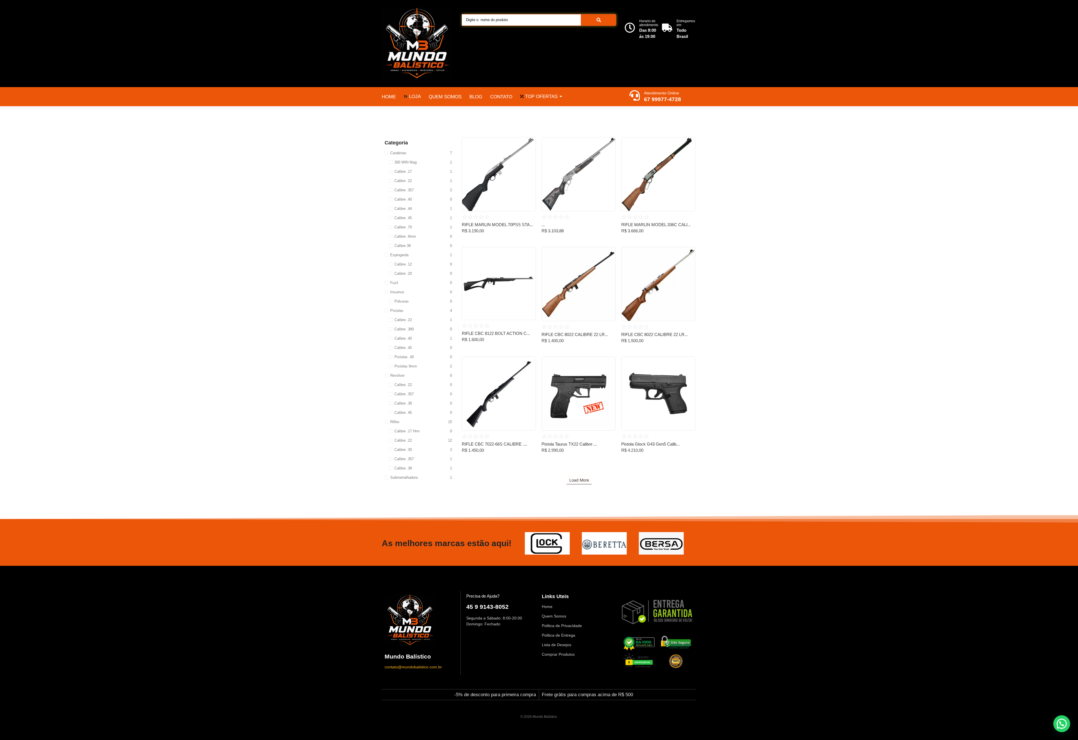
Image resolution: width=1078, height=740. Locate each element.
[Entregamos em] (667, 28)
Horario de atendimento (648, 23)
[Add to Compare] (529, 154)
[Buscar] (598, 20)
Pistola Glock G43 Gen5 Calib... (650, 444)
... (543, 224)
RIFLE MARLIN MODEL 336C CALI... (656, 224)
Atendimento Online (661, 93)
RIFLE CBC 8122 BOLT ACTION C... (496, 333)
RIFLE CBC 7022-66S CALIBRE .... (494, 444)
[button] (1061, 723)
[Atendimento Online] (634, 96)
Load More (579, 480)
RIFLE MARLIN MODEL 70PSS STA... (497, 224)
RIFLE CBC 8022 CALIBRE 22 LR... (575, 334)
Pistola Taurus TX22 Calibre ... (569, 444)
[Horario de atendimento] (630, 28)
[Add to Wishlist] (529, 143)
